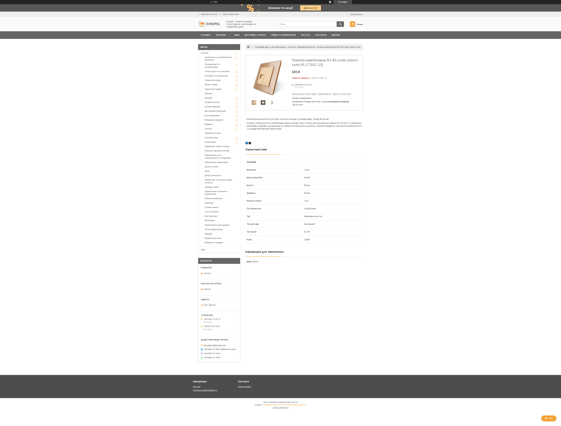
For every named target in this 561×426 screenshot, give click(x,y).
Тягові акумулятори (214, 229)
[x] (250, 143)
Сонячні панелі (211, 207)
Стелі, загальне (212, 212)
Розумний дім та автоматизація (270, 47)
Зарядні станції (212, 187)
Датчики (208, 98)
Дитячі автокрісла (213, 175)
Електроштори (211, 137)
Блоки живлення (212, 115)
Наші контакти (244, 387)
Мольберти (210, 220)
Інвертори (209, 203)
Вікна (207, 171)
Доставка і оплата (255, 35)
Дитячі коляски (211, 167)
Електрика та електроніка (216, 76)
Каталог (205, 53)
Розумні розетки (212, 102)
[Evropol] (210, 27)
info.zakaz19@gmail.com (215, 345)
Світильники (210, 142)
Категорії (221, 35)
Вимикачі (209, 124)
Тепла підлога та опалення (217, 71)
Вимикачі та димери (214, 242)
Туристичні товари (213, 89)
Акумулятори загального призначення (216, 192)
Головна (206, 35)
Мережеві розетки (306, 47)
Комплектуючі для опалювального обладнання (218, 156)
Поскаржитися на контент (272, 405)
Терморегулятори (213, 133)
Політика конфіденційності (205, 390)
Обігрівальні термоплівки (216, 162)
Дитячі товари (211, 84)
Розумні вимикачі (212, 107)
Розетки (291, 47)
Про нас (305, 35)
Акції (236, 35)
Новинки (208, 93)
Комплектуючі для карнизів (217, 225)
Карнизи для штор (213, 238)
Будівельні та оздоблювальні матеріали (218, 58)
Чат (551, 418)
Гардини (208, 234)
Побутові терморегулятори (217, 151)
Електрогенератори (214, 198)
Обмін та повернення (283, 35)
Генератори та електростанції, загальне (218, 181)
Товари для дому (213, 80)
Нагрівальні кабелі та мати (217, 146)
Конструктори (211, 216)
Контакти (320, 35)
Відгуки (336, 35)
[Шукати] (340, 24)
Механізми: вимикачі (214, 120)
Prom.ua (294, 402)
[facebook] (246, 143)
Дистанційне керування (215, 111)
